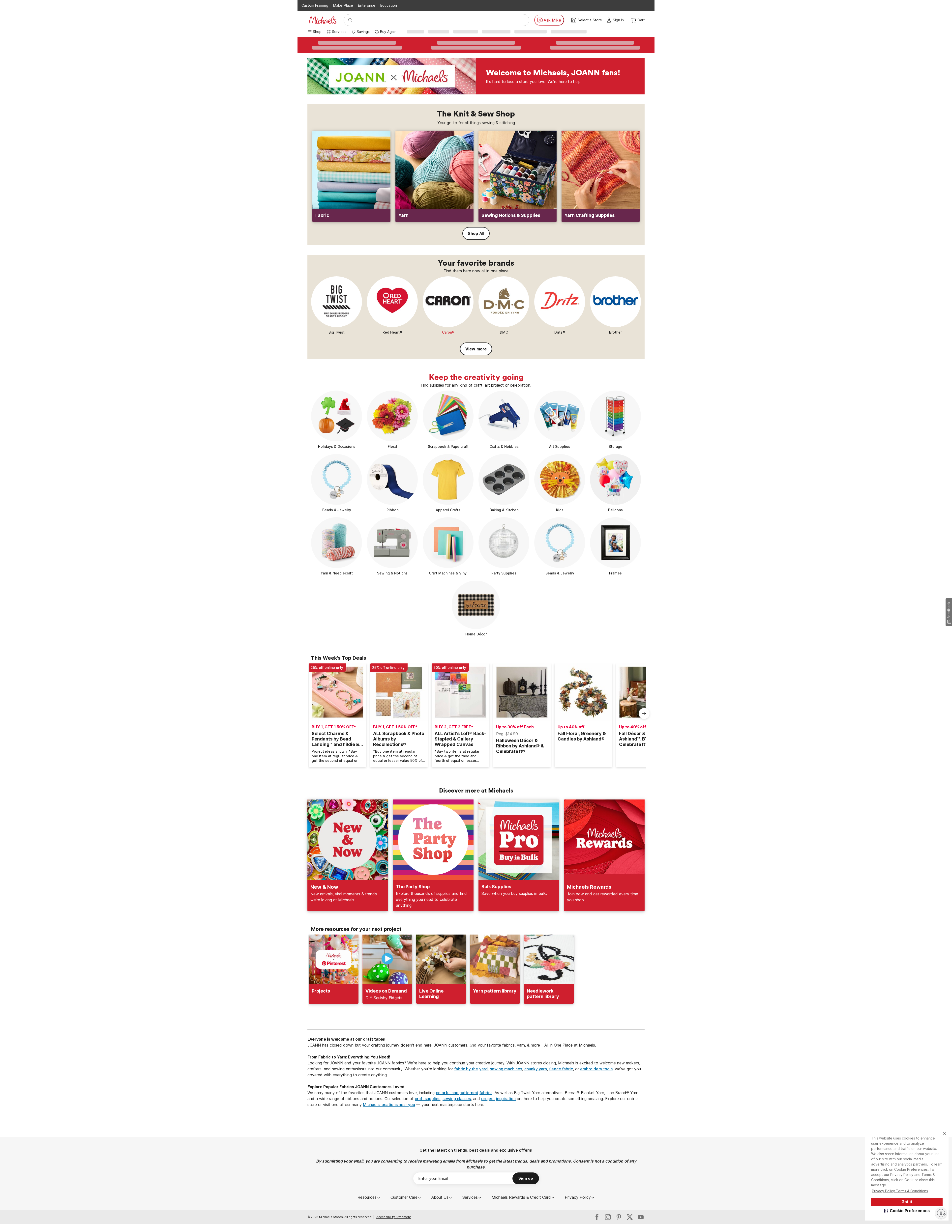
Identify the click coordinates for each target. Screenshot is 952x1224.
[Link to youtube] (641, 1217)
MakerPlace (343, 5)
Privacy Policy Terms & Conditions (900, 1191)
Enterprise (366, 5)
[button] (907, 1211)
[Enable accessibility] (941, 1213)
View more (476, 348)
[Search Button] (350, 20)
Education (388, 5)
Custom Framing (314, 5)
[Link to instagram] (608, 1217)
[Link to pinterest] (619, 1217)
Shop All (476, 233)
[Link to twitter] (630, 1217)
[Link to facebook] (597, 1217)
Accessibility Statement (393, 1217)
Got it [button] (906, 1201)
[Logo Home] (322, 20)
